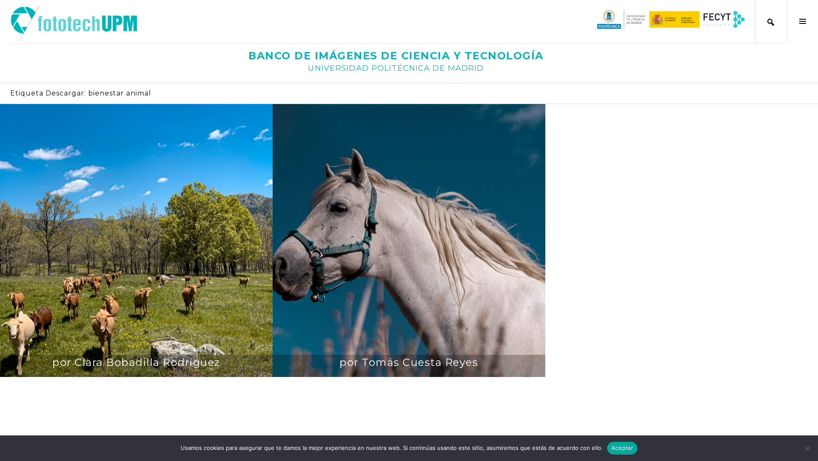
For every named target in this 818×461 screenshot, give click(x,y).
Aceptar (622, 447)
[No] (807, 448)
